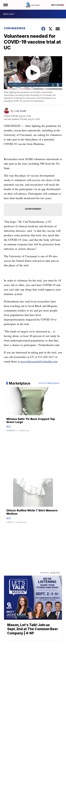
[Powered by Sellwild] (55, 573)
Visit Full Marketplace (49, 383)
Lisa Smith (20, 110)
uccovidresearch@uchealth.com (39, 361)
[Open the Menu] (5, 5)
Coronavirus (14, 28)
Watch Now (56, 5)
